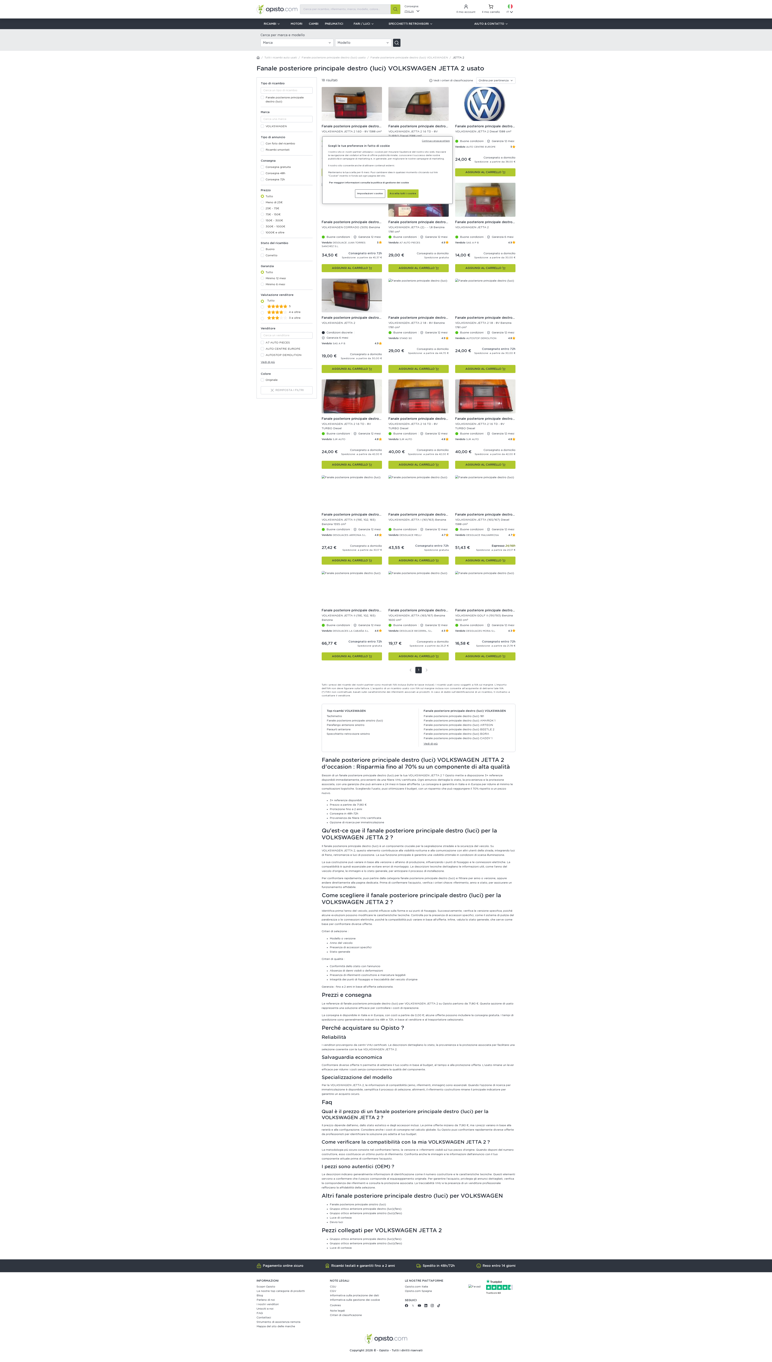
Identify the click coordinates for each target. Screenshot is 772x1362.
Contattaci (264, 1317)
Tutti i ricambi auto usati (280, 57)
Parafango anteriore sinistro (345, 725)
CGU (333, 1286)
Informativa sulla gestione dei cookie (355, 1300)
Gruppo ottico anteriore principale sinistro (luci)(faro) (366, 1213)
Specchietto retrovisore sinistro (348, 734)
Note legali (337, 1310)
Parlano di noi (266, 1300)
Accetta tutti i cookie (403, 193)
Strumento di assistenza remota (278, 1322)
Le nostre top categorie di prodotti (281, 1291)
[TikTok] (438, 1306)
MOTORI (296, 23)
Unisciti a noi (265, 1308)
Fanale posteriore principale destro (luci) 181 (454, 716)
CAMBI (313, 23)
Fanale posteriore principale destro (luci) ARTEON (458, 725)
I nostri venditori (268, 1304)
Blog (260, 1295)
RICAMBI (270, 23)
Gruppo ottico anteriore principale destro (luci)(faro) (365, 1209)
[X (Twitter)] (413, 1306)
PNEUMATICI (334, 23)
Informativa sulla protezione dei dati (354, 1295)
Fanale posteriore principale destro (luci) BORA (456, 734)
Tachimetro (334, 716)
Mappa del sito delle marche (276, 1326)
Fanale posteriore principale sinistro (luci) (355, 720)
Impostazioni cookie (370, 193)
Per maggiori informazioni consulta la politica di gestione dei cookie (369, 183)
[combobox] (350, 9)
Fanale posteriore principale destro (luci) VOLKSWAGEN (409, 57)
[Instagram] (432, 1306)
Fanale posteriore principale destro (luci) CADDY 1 (458, 738)
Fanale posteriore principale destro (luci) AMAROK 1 (459, 720)
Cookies (335, 1305)
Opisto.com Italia (416, 1286)
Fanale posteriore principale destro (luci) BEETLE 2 (459, 729)
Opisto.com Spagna (418, 1291)
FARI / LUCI (362, 23)
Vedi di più (268, 362)
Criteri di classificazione (346, 1315)
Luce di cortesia (341, 1217)
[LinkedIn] (425, 1306)
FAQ (260, 1313)
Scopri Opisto (266, 1286)
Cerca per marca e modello (283, 35)
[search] (395, 9)
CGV (333, 1291)
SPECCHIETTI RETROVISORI (409, 23)
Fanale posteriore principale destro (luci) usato (334, 57)
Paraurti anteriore (339, 729)
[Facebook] (406, 1306)
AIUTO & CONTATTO (489, 23)
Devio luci (336, 1222)
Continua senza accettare (436, 141)
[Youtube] (419, 1306)
